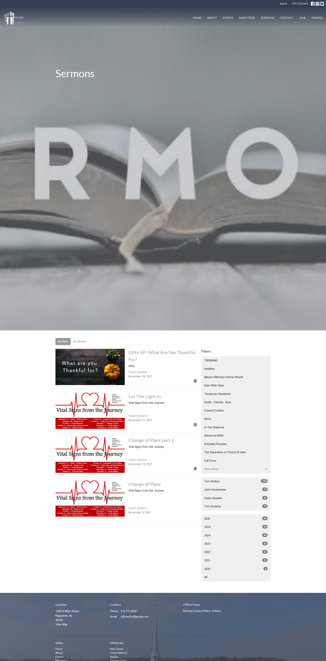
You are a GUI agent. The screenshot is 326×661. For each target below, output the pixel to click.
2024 (235, 535)
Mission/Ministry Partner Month (223, 377)
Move (207, 419)
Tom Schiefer (235, 506)
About (212, 17)
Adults (114, 656)
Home (197, 17)
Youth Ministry (118, 652)
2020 (235, 569)
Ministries (247, 17)
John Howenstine (235, 489)
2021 (235, 560)
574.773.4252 (300, 3)
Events (228, 17)
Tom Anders (235, 481)
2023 (235, 543)
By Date (63, 341)
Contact (287, 17)
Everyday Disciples (215, 444)
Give (302, 17)
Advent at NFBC (214, 435)
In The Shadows (214, 427)
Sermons (267, 17)
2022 (235, 552)
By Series (79, 341)
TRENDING (210, 360)
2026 (235, 518)
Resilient (209, 369)
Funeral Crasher (214, 410)
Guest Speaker (235, 498)
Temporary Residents (217, 394)
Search (283, 3)
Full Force (210, 460)
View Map (61, 624)
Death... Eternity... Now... (218, 402)
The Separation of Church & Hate (225, 452)
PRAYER (316, 17)
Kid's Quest (116, 648)
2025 (235, 527)
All (205, 577)
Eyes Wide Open (214, 385)
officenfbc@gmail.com (135, 616)
